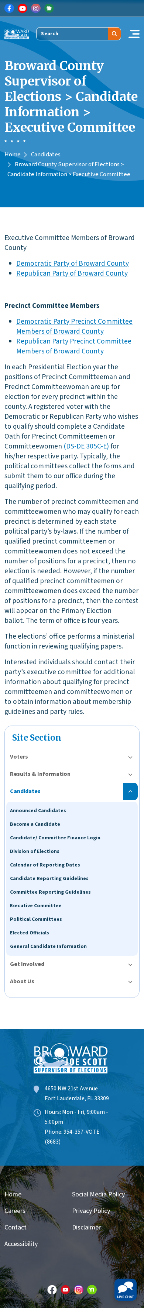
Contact (15, 1227)
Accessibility (21, 1244)
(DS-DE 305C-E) (86, 446)
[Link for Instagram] (36, 8)
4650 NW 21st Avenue (71, 1088)
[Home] (16, 33)
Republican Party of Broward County (72, 273)
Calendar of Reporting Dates (45, 865)
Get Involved (27, 964)
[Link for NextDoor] (49, 8)
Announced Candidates (38, 810)
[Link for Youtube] (22, 8)
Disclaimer (86, 1227)
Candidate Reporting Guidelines (49, 878)
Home (12, 154)
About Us (22, 981)
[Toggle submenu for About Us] (130, 981)
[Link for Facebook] (9, 8)
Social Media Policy (98, 1194)
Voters (19, 757)
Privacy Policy (91, 1211)
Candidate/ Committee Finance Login (55, 838)
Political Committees (36, 919)
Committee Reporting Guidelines (50, 892)
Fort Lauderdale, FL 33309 (77, 1098)
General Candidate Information (48, 946)
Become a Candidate (35, 824)
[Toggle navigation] (134, 33)
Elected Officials (29, 933)
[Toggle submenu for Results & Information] (130, 774)
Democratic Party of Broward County (72, 263)
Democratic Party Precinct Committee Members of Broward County (74, 326)
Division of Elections (34, 851)
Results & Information (40, 774)
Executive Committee (36, 905)
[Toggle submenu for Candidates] (130, 791)
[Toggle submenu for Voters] (130, 757)
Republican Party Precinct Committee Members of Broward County (73, 346)
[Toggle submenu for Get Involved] (130, 964)
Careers (14, 1211)
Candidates (46, 154)
